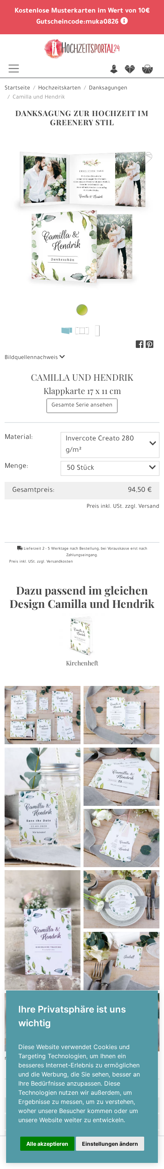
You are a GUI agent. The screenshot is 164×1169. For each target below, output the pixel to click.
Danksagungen (108, 89)
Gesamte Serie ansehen (82, 406)
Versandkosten (60, 562)
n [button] (113, 70)
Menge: (16, 466)
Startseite (17, 89)
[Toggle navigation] (13, 68)
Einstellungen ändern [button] (110, 1143)
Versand (148, 507)
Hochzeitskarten (59, 89)
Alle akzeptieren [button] (47, 1143)
